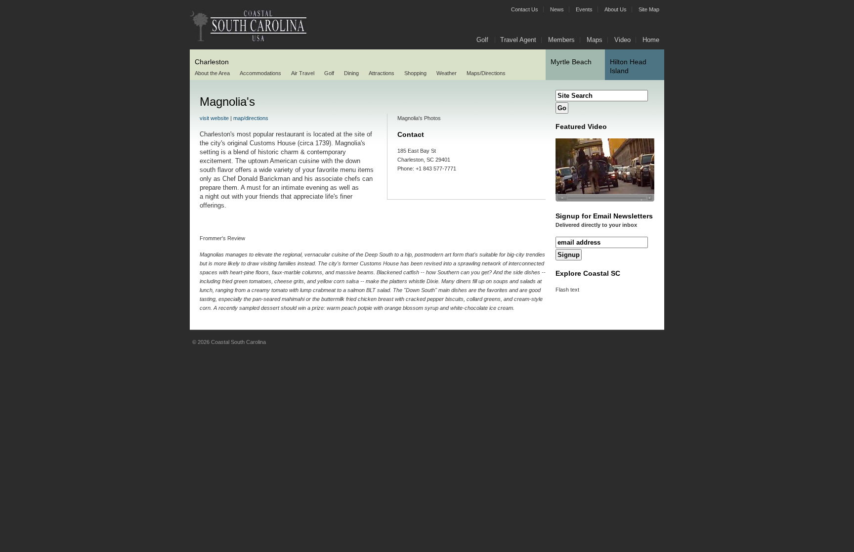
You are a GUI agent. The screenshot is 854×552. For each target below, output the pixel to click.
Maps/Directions (486, 73)
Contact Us (524, 9)
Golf (329, 73)
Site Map (649, 9)
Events (584, 9)
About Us (615, 9)
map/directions (250, 118)
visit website (214, 118)
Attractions (381, 73)
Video (622, 39)
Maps (594, 39)
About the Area (212, 73)
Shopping (415, 73)
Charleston (212, 62)
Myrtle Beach (571, 62)
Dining (351, 73)
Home (650, 39)
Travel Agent (518, 39)
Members (561, 39)
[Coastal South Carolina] (251, 40)
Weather (446, 73)
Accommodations (260, 73)
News (557, 9)
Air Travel (302, 73)
